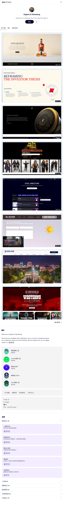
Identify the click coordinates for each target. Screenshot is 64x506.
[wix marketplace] (6, 2)
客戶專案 (3, 28)
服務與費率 (15, 28)
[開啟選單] (61, 2)
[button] (32, 49)
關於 (9, 28)
